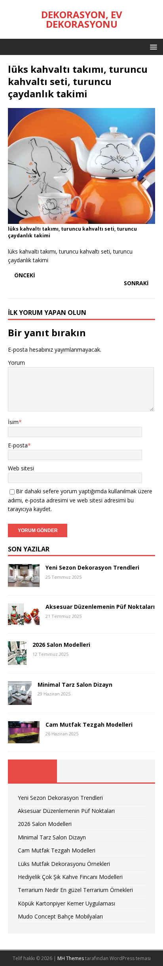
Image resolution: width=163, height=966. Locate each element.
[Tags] (81, 771)
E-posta (18, 445)
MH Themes (70, 958)
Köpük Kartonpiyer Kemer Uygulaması (66, 903)
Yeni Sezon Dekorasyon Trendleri (92, 567)
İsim (13, 422)
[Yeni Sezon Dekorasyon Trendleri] (24, 582)
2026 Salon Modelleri (61, 644)
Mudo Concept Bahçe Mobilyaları (60, 916)
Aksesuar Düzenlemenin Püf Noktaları (100, 606)
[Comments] (130, 771)
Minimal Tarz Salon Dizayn (75, 684)
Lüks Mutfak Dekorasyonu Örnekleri (64, 864)
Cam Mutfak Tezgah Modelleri (89, 724)
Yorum (16, 362)
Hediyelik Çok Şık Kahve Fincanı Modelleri (70, 877)
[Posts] (32, 771)
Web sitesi (21, 468)
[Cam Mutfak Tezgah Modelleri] (24, 738)
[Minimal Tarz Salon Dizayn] (20, 700)
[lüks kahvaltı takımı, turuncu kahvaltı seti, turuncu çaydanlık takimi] (81, 219)
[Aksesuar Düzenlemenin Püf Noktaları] (24, 620)
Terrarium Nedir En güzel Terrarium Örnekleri (75, 890)
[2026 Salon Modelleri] (17, 660)
